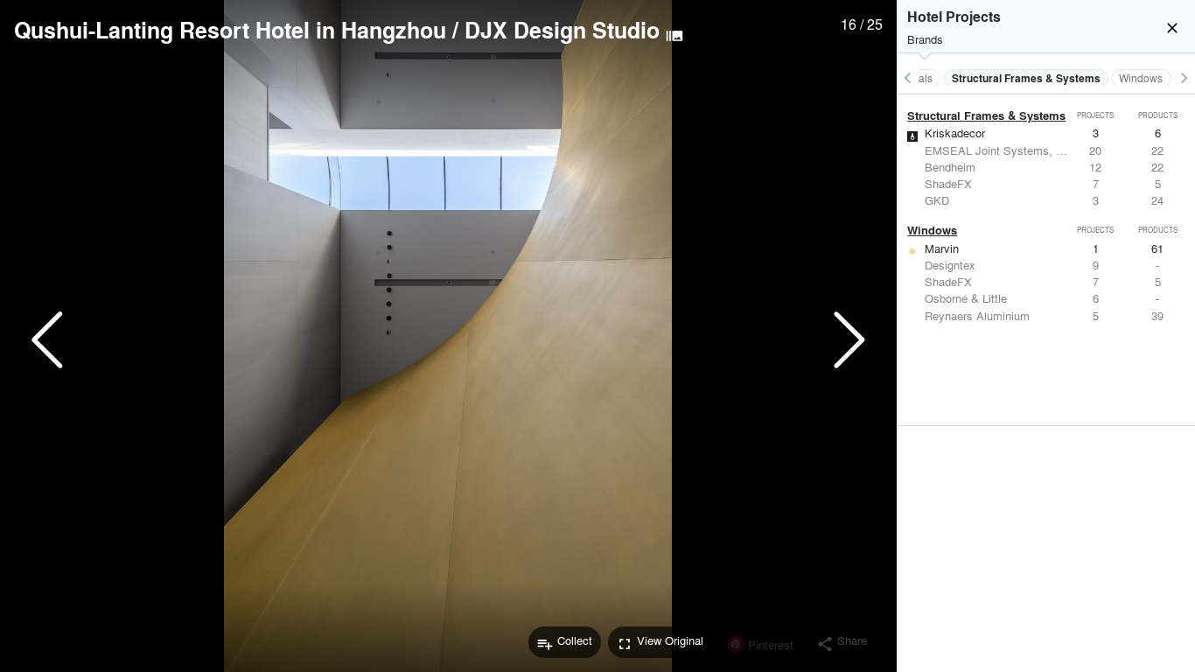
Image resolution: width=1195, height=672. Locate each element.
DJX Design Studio (562, 30)
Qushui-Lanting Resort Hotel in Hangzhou (230, 30)
